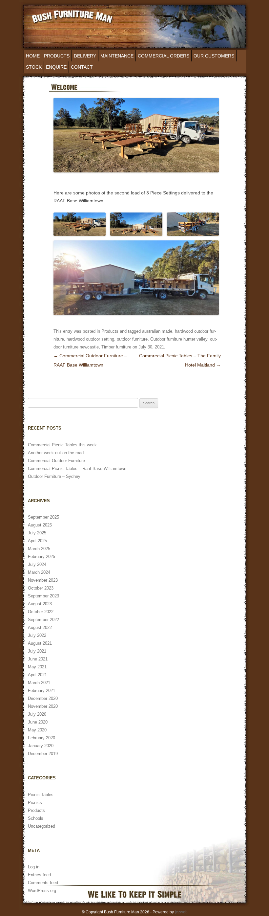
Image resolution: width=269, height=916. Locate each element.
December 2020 (43, 698)
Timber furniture (116, 347)
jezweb (181, 912)
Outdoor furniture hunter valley (178, 339)
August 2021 (40, 643)
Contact (82, 67)
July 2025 (37, 532)
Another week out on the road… (58, 452)
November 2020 (43, 706)
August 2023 (40, 603)
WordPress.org (42, 890)
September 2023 (43, 595)
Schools (35, 818)
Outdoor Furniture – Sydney (54, 476)
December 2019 (43, 753)
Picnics (35, 802)
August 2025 (40, 525)
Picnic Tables (40, 794)
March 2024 (39, 572)
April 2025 (37, 540)
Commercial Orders (163, 55)
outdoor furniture (132, 339)
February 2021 (41, 690)
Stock (34, 67)
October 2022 (40, 611)
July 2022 (37, 635)
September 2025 (43, 517)
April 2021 (37, 674)
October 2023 (40, 588)
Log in (33, 866)
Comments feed (43, 882)
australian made (157, 331)
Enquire (56, 67)
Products (57, 55)
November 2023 (43, 580)
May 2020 (37, 729)
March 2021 (39, 682)
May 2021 (37, 666)
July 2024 (37, 564)
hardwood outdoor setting (90, 339)
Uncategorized (41, 826)
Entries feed (39, 874)
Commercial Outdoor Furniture (56, 460)
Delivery (85, 55)
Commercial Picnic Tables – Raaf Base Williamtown (77, 468)
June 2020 (38, 722)
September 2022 (43, 619)
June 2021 (38, 659)
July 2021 (37, 651)
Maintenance (117, 55)
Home (33, 55)
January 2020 (40, 745)
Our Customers (214, 55)
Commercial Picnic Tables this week (62, 444)
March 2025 (39, 548)
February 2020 (41, 737)
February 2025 (41, 556)
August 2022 (40, 627)
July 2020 (37, 714)
